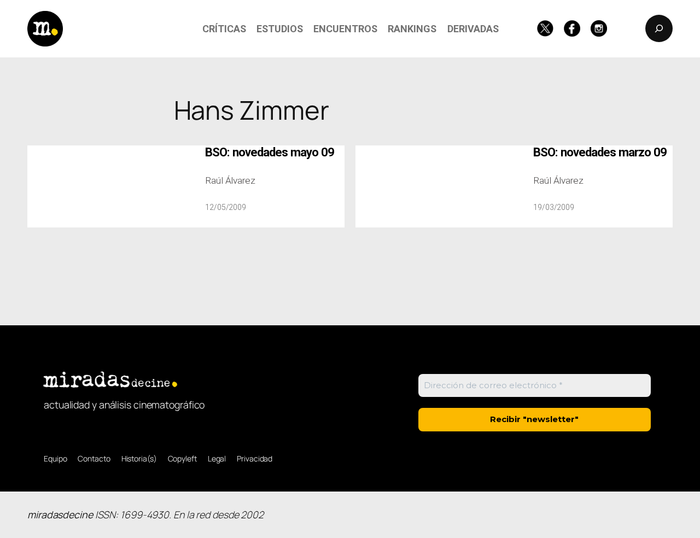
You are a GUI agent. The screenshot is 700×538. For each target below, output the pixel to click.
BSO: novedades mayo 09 (269, 152)
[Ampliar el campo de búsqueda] (659, 28)
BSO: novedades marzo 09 (600, 152)
